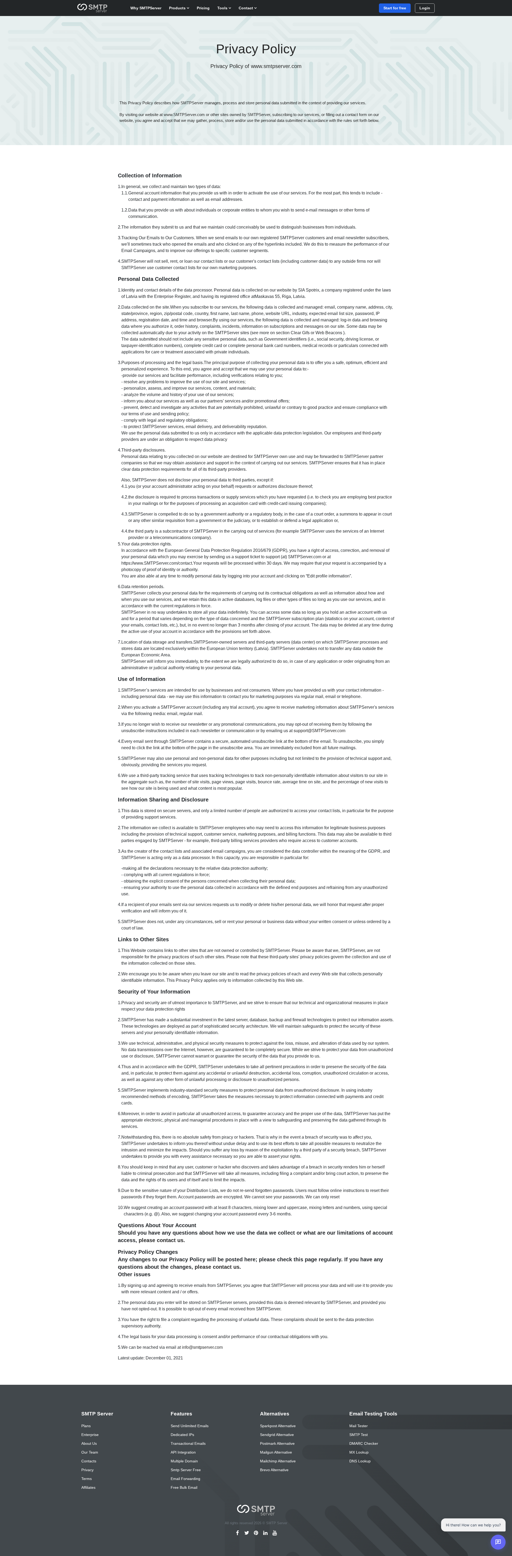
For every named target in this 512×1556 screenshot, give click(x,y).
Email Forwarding (185, 1479)
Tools (223, 8)
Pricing (203, 8)
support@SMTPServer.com (319, 730)
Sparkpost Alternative (278, 1426)
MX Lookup (359, 1452)
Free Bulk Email (184, 1487)
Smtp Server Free (186, 1470)
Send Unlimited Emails (190, 1426)
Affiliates (88, 1487)
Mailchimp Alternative (278, 1461)
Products (178, 8)
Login (424, 8)
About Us (89, 1443)
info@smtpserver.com (202, 1347)
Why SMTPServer (145, 8)
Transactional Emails (188, 1443)
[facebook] (237, 1533)
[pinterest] (256, 1533)
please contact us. (162, 1240)
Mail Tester (358, 1426)
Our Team (89, 1452)
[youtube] (274, 1533)
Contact (246, 8)
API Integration (183, 1452)
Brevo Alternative (274, 1470)
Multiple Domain (184, 1461)
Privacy (87, 1470)
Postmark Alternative (277, 1443)
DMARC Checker (363, 1443)
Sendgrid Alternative (277, 1435)
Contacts (88, 1461)
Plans (86, 1426)
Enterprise (90, 1435)
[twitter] (246, 1533)
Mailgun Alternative (276, 1452)
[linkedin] (265, 1533)
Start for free (394, 8)
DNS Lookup (360, 1461)
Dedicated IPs (182, 1435)
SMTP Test (358, 1435)
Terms (86, 1479)
